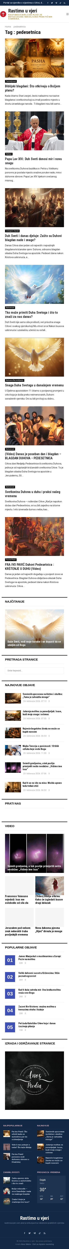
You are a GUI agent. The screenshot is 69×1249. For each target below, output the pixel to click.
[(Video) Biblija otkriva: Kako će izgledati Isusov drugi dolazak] (49, 885)
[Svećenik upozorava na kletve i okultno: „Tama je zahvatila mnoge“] (13, 698)
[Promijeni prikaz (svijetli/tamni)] (67, 14)
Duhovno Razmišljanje (14, 380)
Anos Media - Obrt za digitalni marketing (37, 1244)
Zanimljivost (11, 81)
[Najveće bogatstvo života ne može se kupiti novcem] (13, 733)
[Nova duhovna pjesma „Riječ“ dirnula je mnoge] (49, 917)
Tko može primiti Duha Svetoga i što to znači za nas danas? (31, 315)
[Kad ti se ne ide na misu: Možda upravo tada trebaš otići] (13, 787)
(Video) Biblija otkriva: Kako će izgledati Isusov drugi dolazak (49, 899)
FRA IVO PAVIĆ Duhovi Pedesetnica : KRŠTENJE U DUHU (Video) (29, 567)
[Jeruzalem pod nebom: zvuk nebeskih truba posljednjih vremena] (19, 917)
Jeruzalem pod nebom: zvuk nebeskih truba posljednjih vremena (18, 931)
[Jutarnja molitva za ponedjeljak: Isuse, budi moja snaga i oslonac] (13, 715)
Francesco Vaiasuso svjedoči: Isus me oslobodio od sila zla (16, 899)
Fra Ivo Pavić (11, 560)
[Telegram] (56, 3)
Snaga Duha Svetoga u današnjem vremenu (34, 385)
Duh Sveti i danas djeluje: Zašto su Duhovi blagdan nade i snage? (33, 238)
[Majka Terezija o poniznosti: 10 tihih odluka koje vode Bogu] (13, 750)
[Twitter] (52, 3)
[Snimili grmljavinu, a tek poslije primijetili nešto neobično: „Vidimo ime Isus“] (13, 767)
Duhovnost (10, 308)
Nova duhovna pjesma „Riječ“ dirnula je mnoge (48, 929)
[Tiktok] (60, 3)
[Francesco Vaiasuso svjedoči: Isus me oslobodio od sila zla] (19, 885)
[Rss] (64, 3)
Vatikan (9, 154)
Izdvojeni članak (12, 231)
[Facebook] (48, 3)
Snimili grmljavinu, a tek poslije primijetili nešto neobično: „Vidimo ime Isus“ (42, 766)
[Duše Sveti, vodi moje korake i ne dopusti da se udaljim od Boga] (34, 628)
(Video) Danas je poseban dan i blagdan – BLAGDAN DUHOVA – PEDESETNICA (33, 456)
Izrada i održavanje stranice (30, 1043)
